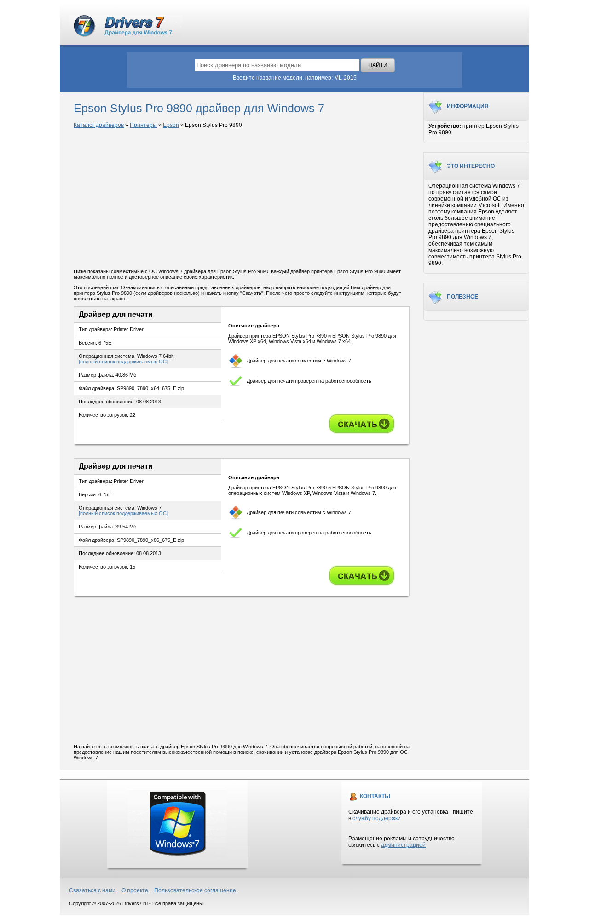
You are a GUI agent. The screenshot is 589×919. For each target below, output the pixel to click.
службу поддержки (376, 818)
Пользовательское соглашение (195, 890)
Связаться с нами (92, 890)
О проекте (134, 890)
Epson (171, 125)
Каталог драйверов (99, 125)
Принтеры (143, 125)
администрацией (403, 845)
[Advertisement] (242, 199)
